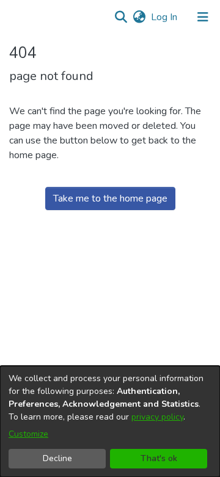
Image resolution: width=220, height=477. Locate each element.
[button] (120, 17)
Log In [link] (164, 17)
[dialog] (110, 421)
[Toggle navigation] (203, 17)
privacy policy (157, 417)
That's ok (159, 458)
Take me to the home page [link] (110, 198)
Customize (28, 434)
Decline (57, 458)
